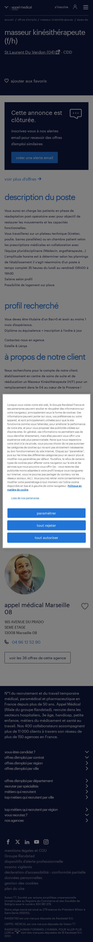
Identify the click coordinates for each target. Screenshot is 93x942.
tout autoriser (46, 537)
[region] (46, 471)
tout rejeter (46, 525)
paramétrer (46, 513)
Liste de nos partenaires (25, 498)
